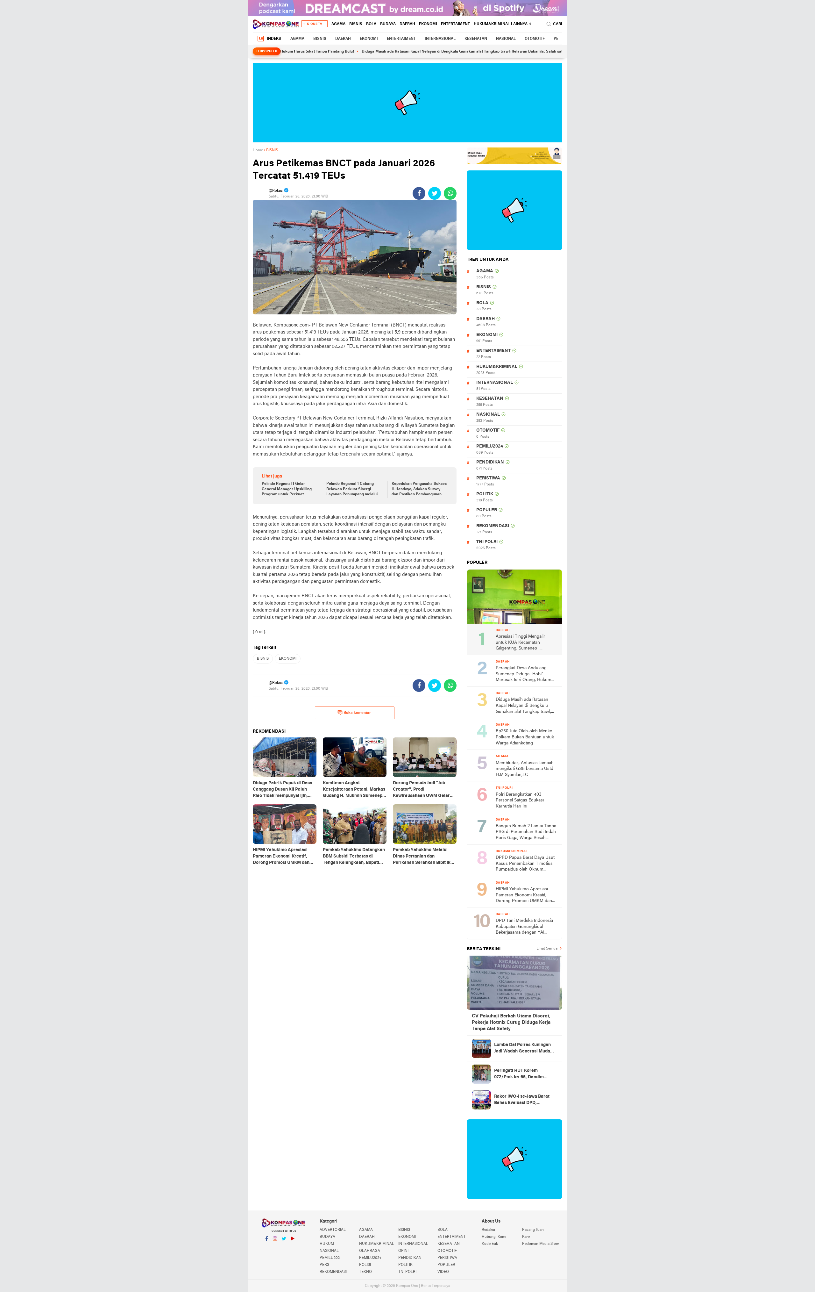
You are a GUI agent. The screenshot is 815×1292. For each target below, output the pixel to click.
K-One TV (314, 24)
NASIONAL (506, 39)
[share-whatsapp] (450, 193)
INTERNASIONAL (440, 39)
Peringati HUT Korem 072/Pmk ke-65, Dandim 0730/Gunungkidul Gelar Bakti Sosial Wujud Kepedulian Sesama (525, 1074)
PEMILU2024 (489, 446)
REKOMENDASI (492, 526)
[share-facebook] (419, 193)
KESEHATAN (475, 39)
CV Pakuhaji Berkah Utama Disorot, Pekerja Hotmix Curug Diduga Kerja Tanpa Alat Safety (511, 1022)
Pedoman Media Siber (540, 1244)
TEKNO (365, 1272)
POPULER (486, 510)
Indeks (274, 39)
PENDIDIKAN (490, 462)
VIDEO (443, 1272)
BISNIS (355, 24)
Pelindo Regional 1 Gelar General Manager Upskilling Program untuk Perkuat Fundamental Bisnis (287, 489)
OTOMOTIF (535, 39)
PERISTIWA (488, 478)
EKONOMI (428, 24)
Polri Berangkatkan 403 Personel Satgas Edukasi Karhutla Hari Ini (520, 800)
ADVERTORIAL (333, 1230)
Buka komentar (357, 713)
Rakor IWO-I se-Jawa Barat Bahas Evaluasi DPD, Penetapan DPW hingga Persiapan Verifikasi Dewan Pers (522, 1100)
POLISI (365, 1265)
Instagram (275, 1247)
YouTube (292, 1247)
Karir (526, 1237)
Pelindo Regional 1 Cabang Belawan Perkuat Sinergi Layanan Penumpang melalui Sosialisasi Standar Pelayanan (353, 489)
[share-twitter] (434, 193)
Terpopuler (266, 51)
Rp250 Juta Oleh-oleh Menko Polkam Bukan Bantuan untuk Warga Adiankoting (525, 737)
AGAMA (338, 24)
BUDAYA (388, 24)
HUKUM (327, 1244)
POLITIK (484, 494)
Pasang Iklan (533, 1230)
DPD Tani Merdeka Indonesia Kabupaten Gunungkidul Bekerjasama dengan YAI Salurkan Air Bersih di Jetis (524, 927)
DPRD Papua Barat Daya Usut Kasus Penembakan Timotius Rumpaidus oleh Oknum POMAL (525, 864)
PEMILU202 (330, 1258)
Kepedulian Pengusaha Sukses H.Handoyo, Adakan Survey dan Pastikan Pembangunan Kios (419, 489)
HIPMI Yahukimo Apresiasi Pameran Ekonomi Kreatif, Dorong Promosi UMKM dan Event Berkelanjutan (524, 895)
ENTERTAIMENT (455, 24)
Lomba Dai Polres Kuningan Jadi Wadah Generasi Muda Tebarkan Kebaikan (522, 1049)
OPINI (403, 1251)
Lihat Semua (546, 949)
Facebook (266, 1247)
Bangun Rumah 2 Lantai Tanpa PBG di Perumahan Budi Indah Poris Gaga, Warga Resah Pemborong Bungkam (526, 832)
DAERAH (407, 24)
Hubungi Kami (494, 1237)
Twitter (283, 1247)
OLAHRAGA (369, 1251)
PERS (324, 1265)
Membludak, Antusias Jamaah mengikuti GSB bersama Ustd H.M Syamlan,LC (525, 769)
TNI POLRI (487, 542)
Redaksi (488, 1230)
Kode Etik (490, 1244)
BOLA (371, 24)
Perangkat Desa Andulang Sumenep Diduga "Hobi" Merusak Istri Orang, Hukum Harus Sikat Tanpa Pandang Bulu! (523, 674)
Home (258, 150)
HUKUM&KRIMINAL (492, 24)
